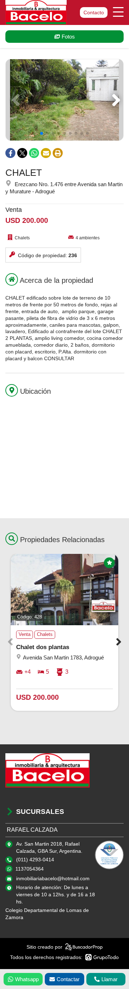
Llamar (109, 979)
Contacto (93, 12)
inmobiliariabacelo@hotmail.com (53, 878)
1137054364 (29, 869)
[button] (115, 100)
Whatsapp (27, 979)
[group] (64, 100)
